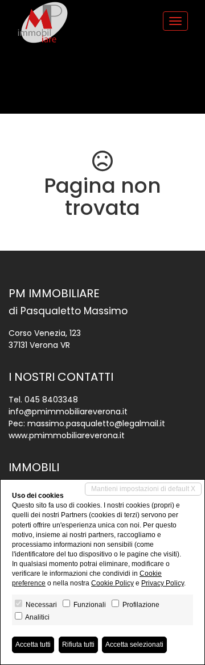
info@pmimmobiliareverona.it (68, 411)
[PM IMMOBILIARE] (43, 22)
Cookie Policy (112, 583)
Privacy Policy (162, 583)
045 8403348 (51, 399)
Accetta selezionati (134, 645)
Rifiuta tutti (78, 645)
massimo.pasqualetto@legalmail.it (96, 423)
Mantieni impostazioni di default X (143, 489)
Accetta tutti (33, 645)
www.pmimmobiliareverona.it (67, 435)
